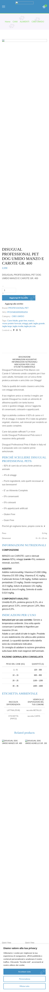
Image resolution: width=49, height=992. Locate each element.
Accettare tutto (24, 972)
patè (31, 323)
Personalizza (24, 979)
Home (7, 21)
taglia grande (39, 323)
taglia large (7, 326)
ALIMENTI (24, 21)
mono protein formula (11, 323)
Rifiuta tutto (24, 986)
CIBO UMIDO (38, 21)
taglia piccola (30, 326)
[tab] (24, 357)
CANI (15, 21)
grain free (23, 321)
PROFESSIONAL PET (18, 308)
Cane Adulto (12, 321)
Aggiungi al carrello (18, 298)
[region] (24, 968)
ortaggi (25, 323)
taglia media (18, 326)
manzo (31, 321)
